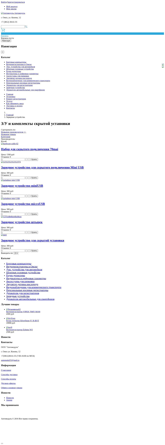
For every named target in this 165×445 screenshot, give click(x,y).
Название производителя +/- (13, 132)
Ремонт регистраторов (16, 99)
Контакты (10, 108)
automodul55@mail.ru (10, 360)
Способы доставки (9, 374)
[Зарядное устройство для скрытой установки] (4, 235)
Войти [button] (4, 2)
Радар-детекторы (13, 71)
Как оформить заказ (15, 103)
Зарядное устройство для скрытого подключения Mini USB (42, 167)
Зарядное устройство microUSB (23, 203)
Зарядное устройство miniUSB (22, 185)
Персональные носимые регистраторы (23, 83)
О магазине (6, 370)
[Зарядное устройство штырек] (11, 216)
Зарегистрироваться (16, 2)
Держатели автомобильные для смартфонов (25, 90)
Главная (9, 94)
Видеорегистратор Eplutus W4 (19, 330)
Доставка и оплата (14, 106)
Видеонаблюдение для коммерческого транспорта (28, 81)
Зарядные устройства (15, 87)
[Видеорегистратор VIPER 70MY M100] (13, 309)
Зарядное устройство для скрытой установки (32, 240)
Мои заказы (11, 9)
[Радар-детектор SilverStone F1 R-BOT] (10, 318)
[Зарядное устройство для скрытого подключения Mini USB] (11, 162)
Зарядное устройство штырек (22, 222)
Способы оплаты (8, 379)
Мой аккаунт (12, 6)
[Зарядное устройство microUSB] (10, 198)
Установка (10, 96)
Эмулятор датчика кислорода (19, 78)
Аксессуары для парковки (17, 76)
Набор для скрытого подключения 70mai (29, 149)
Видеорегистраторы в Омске (19, 64)
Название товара (8, 134)
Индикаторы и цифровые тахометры (22, 74)
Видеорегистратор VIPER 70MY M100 (23, 312)
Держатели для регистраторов (19, 85)
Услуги (9, 101)
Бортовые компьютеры (16, 62)
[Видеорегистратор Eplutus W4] (9, 327)
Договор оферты (8, 383)
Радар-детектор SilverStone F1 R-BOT (22, 321)
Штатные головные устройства (20, 69)
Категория (5, 137)
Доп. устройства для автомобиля (20, 67)
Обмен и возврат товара (11, 388)
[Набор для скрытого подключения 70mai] (9, 144)
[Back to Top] (2, 443)
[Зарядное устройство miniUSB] (10, 180)
